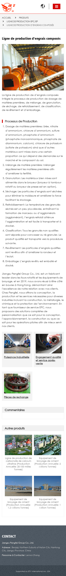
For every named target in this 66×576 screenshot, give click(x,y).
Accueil (6, 17)
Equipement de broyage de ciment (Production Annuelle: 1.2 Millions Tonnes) (18, 503)
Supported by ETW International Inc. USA (33, 571)
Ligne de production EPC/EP (22, 21)
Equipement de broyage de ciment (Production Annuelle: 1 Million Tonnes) (47, 503)
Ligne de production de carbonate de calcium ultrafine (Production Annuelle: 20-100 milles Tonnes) (18, 464)
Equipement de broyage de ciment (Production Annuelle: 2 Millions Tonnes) (47, 462)
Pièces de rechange (16, 397)
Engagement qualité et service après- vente (48, 360)
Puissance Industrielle (16, 357)
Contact (9, 536)
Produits (24, 17)
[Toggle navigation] (56, 6)
